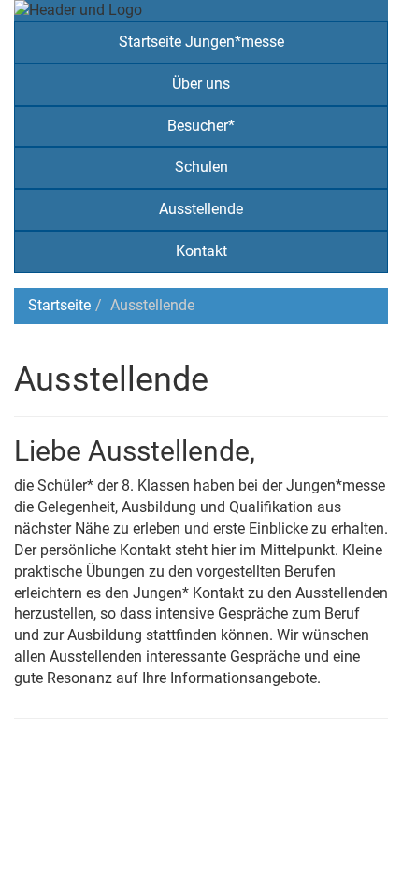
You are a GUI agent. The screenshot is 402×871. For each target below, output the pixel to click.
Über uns (201, 84)
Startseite (59, 305)
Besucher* (201, 126)
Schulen (201, 167)
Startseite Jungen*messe (201, 41)
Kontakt (201, 251)
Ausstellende (201, 209)
